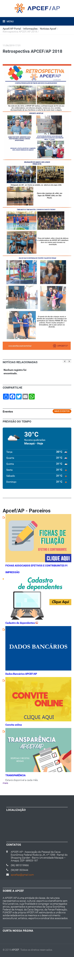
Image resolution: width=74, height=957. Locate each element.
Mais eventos (62, 411)
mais (5, 782)
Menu (10, 21)
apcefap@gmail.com (22, 874)
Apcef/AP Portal (12, 28)
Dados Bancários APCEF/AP (21, 673)
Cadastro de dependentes (20, 622)
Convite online (13, 724)
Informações (30, 28)
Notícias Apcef (48, 28)
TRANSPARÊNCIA (15, 775)
